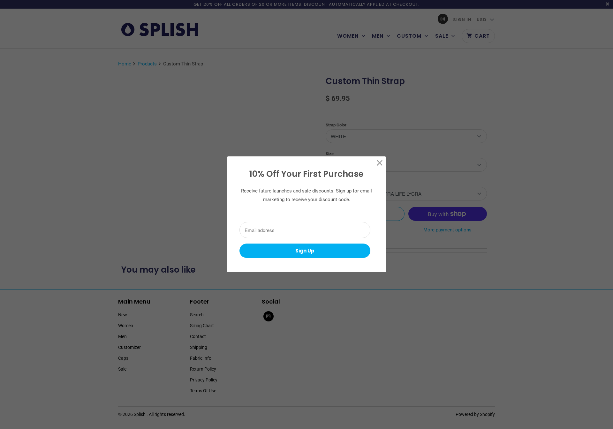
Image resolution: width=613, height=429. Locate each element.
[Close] (379, 163)
